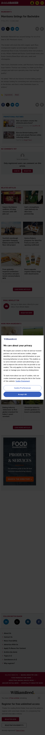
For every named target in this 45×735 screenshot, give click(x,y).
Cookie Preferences (22, 388)
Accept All (22, 394)
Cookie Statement (23, 381)
